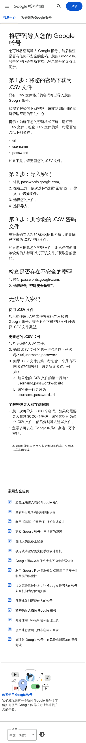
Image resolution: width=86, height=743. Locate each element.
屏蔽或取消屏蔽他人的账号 (33, 601)
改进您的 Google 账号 (36, 18)
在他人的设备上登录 (29, 541)
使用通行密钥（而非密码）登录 (37, 630)
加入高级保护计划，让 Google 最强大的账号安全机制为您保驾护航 (46, 588)
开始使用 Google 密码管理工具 (37, 620)
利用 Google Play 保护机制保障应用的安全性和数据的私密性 (46, 573)
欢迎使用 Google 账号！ (19, 695)
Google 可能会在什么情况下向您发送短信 (44, 561)
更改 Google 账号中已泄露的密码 (38, 532)
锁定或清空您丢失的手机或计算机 (38, 551)
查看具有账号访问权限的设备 (35, 512)
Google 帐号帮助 (29, 6)
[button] (7, 6)
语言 (14, 729)
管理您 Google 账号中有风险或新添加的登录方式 (46, 642)
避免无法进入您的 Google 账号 (37, 502)
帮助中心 (9, 18)
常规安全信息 (18, 491)
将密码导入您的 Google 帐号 (35, 610)
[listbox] (22, 735)
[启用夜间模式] (42, 734)
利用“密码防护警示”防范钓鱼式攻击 (40, 522)
